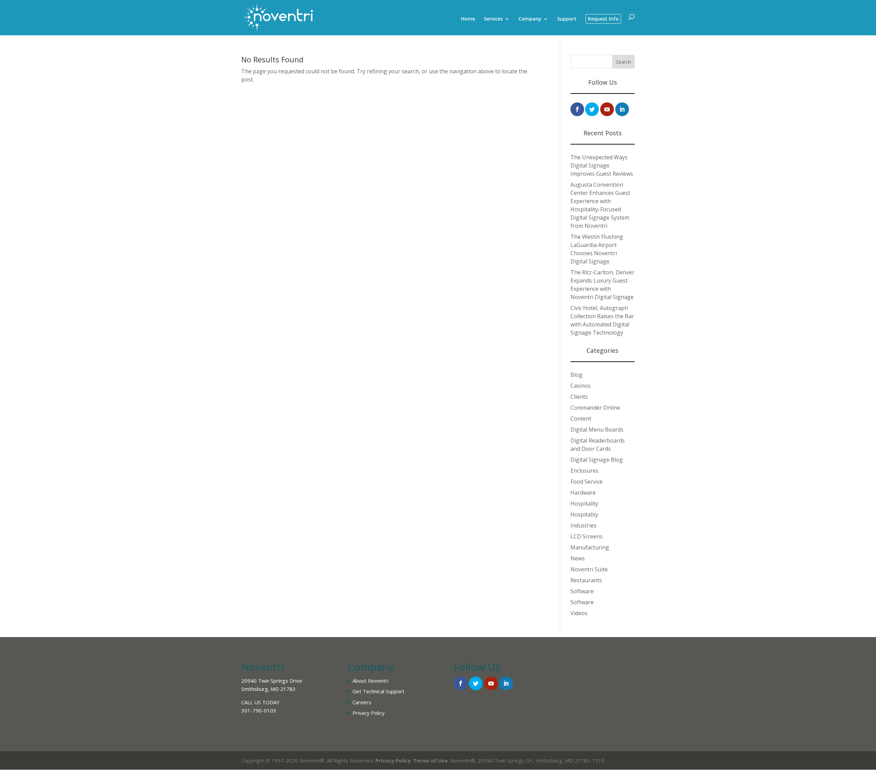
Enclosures (584, 470)
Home (468, 19)
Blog (576, 374)
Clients (579, 396)
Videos (579, 613)
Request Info (603, 18)
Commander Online (595, 407)
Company (529, 19)
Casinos (580, 385)
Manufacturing (589, 547)
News (577, 558)
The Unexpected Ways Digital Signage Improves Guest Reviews (601, 165)
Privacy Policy (368, 712)
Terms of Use (430, 760)
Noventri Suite (589, 569)
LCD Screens (586, 536)
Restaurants (586, 580)
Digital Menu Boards (596, 429)
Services (493, 19)
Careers (361, 702)
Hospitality (584, 503)
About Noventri (370, 680)
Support (567, 19)
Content (580, 418)
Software (582, 591)
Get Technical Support (378, 691)
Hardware (583, 492)
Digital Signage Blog (596, 459)
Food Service (586, 481)
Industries (583, 525)
